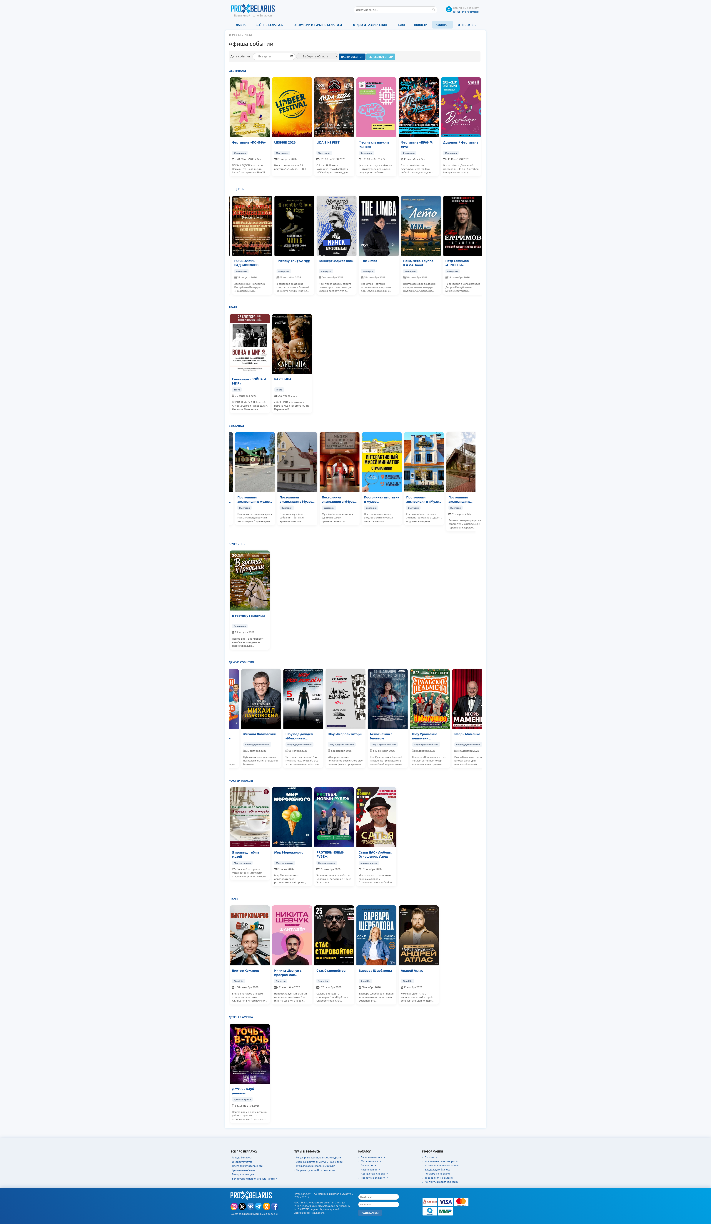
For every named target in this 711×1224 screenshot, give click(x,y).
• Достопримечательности (247, 1165)
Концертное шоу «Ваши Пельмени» (289, 736)
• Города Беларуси (241, 1157)
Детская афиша (241, 1017)
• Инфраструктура (242, 1161)
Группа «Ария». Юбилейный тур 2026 (460, 263)
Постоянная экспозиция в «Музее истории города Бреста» (376, 499)
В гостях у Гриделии (248, 615)
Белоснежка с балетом (454, 736)
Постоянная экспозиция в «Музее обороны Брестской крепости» (291, 499)
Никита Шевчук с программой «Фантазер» (287, 972)
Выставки (236, 425)
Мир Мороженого (288, 852)
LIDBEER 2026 (285, 142)
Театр (233, 307)
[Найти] (433, 9)
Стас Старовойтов (331, 970)
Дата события (240, 56)
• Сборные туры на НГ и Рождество (315, 1170)
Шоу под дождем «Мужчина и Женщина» (373, 736)
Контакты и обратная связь (441, 1181)
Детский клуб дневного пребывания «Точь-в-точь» (249, 1091)
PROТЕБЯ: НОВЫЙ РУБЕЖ (330, 854)
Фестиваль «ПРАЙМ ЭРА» (417, 144)
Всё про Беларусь (269, 24)
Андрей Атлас (412, 970)
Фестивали (237, 70)
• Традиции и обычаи (243, 1170)
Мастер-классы (241, 780)
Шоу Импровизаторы (418, 734)
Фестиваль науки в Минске (374, 144)
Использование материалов (442, 1165)
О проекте (465, 24)
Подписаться (370, 1212)
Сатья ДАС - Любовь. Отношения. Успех (375, 854)
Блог (402, 24)
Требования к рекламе (439, 1177)
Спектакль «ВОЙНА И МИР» (249, 381)
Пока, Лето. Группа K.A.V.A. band (374, 263)
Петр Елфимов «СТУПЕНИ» (412, 263)
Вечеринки (237, 544)
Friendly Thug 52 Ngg (248, 260)
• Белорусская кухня (243, 1174)
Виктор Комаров (245, 970)
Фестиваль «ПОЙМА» (249, 142)
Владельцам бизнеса (437, 1169)
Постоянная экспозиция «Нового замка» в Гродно (459, 499)
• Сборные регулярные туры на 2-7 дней (318, 1161)
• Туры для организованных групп (314, 1165)
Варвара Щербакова (375, 970)
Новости (420, 24)
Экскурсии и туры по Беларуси (318, 24)
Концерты (236, 189)
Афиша (441, 24)
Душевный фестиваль (460, 142)
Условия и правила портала (441, 1161)
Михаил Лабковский (332, 734)
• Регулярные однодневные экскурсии (317, 1157)
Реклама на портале (437, 1173)
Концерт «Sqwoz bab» (291, 260)
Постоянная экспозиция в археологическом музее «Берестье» (415, 499)
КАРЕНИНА (282, 379)
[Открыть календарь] (275, 56)
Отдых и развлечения (370, 24)
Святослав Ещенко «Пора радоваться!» (248, 736)
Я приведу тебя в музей (245, 854)
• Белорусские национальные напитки (254, 1178)
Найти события (352, 56)
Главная (241, 24)
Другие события (241, 662)
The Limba (324, 260)
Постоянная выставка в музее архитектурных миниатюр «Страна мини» (334, 499)
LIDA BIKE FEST (328, 142)
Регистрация (471, 12)
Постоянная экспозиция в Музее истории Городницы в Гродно (249, 499)
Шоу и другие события (246, 744)
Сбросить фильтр (380, 56)
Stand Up (235, 899)
